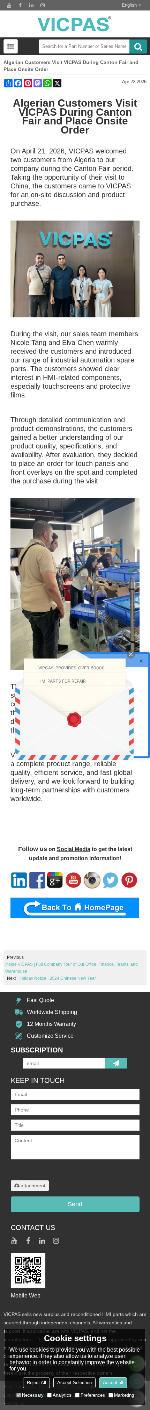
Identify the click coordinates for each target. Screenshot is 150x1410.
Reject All (36, 1382)
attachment (33, 1185)
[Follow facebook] (20, 5)
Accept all (113, 1382)
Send (75, 1204)
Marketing (124, 1395)
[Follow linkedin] (31, 5)
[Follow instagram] (42, 5)
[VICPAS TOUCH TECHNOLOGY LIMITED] (75, 24)
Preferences (93, 1395)
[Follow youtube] (9, 5)
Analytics (62, 1395)
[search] (138, 46)
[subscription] (116, 1063)
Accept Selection (74, 1382)
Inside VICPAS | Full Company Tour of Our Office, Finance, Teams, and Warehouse (71, 968)
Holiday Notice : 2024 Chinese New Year (57, 978)
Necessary (33, 1395)
